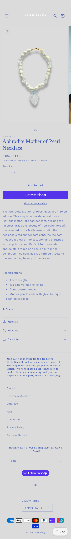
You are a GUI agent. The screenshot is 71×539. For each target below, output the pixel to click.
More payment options (35, 203)
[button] (7, 16)
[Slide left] (28, 130)
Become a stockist (18, 396)
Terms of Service (17, 435)
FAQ (9, 411)
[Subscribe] (60, 461)
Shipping (22, 160)
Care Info (12, 403)
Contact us (13, 419)
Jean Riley (40, 532)
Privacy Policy (15, 427)
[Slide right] (43, 130)
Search (11, 388)
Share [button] (9, 309)
